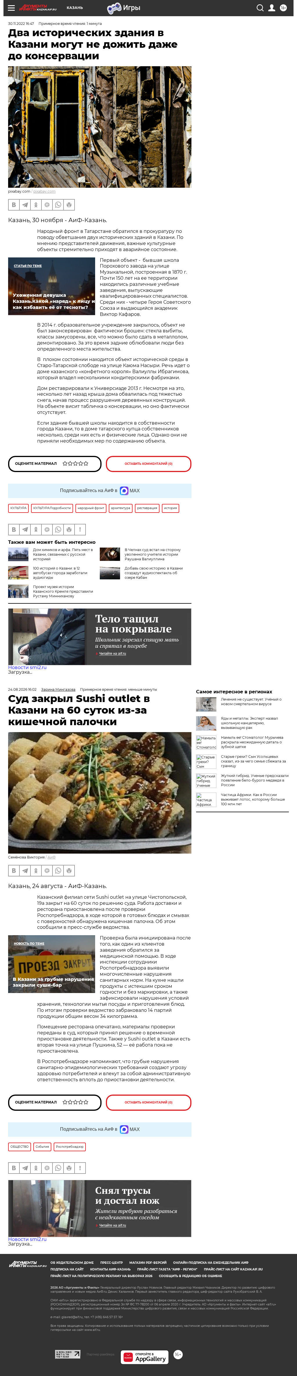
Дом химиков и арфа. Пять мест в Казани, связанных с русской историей (63, 554)
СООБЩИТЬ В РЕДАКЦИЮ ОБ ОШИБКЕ (190, 1276)
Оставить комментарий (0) (149, 464)
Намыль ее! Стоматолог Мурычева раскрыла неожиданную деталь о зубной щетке (252, 742)
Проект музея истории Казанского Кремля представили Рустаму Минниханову (63, 591)
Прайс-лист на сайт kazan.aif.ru (233, 1269)
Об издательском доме (72, 1263)
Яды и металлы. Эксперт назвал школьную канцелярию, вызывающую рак (249, 723)
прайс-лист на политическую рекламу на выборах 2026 (101, 1276)
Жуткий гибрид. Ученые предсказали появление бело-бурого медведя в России (255, 780)
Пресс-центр (111, 1263)
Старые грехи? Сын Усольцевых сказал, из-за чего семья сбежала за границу (253, 761)
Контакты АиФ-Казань (110, 1269)
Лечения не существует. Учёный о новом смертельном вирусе (251, 701)
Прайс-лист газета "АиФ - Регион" (167, 1269)
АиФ (52, 857)
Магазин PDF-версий (147, 1263)
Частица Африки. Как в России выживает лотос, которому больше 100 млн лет (253, 799)
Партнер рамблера (100, 1354)
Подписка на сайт (67, 1269)
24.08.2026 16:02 (22, 689)
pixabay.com (44, 191)
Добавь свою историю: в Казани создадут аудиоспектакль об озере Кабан (154, 573)
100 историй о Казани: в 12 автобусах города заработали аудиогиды (60, 573)
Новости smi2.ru (27, 667)
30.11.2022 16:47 (21, 23)
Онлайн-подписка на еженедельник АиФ (211, 1263)
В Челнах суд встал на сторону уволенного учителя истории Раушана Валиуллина (153, 554)
